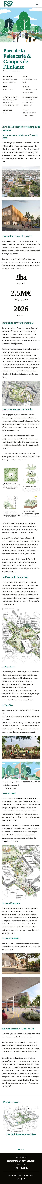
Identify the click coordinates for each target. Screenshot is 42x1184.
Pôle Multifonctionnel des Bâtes (21, 1134)
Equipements (7, 71)
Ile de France (18, 71)
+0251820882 (21, 1168)
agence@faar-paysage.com (21, 1160)
